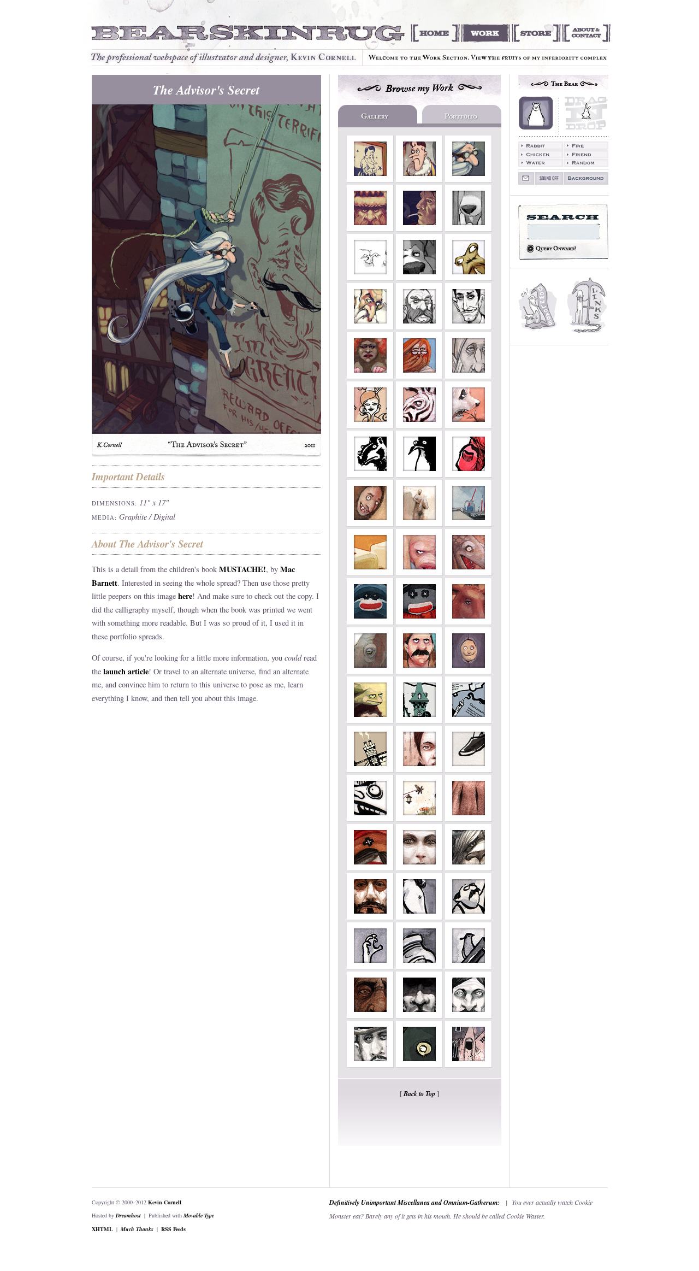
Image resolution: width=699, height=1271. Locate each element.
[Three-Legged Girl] (468, 769)
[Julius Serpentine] (468, 327)
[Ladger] (370, 474)
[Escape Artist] (419, 523)
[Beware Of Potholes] (370, 179)
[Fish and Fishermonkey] (370, 868)
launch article (126, 671)
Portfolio (460, 116)
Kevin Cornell (164, 1202)
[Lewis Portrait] (419, 622)
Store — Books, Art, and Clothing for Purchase (536, 33)
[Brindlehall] (370, 769)
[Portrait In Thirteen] (370, 917)
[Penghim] (419, 474)
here (185, 596)
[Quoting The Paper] (419, 228)
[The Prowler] (468, 819)
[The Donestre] (468, 868)
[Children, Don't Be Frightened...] (468, 573)
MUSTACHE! (242, 569)
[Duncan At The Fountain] (419, 179)
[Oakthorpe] (468, 720)
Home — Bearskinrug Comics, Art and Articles (435, 33)
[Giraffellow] (419, 671)
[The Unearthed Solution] (419, 966)
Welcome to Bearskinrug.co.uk (247, 33)
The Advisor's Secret (206, 89)
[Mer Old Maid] (370, 376)
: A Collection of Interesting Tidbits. (587, 306)
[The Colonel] (419, 327)
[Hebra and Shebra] (419, 425)
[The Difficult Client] (468, 917)
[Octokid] (468, 671)
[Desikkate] (468, 278)
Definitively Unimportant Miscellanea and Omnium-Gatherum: (414, 1202)
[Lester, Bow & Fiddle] (468, 1015)
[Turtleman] (370, 720)
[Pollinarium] (419, 819)
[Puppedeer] (468, 622)
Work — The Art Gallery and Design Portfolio (485, 33)
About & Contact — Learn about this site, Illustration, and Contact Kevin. (588, 33)
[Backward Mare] (419, 917)
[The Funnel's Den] (370, 278)
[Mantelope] (370, 523)
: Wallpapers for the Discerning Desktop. (538, 306)
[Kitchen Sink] (468, 228)
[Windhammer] (419, 376)
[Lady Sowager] (419, 573)
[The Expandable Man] (370, 966)
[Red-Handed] (468, 474)
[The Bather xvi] (370, 819)
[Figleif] (370, 228)
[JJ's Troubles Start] (419, 278)
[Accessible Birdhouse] (468, 966)
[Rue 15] (468, 1064)
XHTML (102, 1229)
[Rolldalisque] (370, 573)
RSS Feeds (173, 1229)
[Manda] (468, 425)
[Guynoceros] (370, 671)
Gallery (379, 116)
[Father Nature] (370, 327)
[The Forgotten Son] (370, 1064)
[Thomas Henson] (370, 1015)
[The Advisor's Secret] (468, 179)
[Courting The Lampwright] (419, 868)
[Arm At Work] (468, 523)
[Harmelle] (419, 720)
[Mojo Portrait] (370, 622)
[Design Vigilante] (419, 1064)
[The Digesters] (370, 425)
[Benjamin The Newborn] (468, 376)
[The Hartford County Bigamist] (419, 1015)
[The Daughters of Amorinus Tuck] (419, 769)
